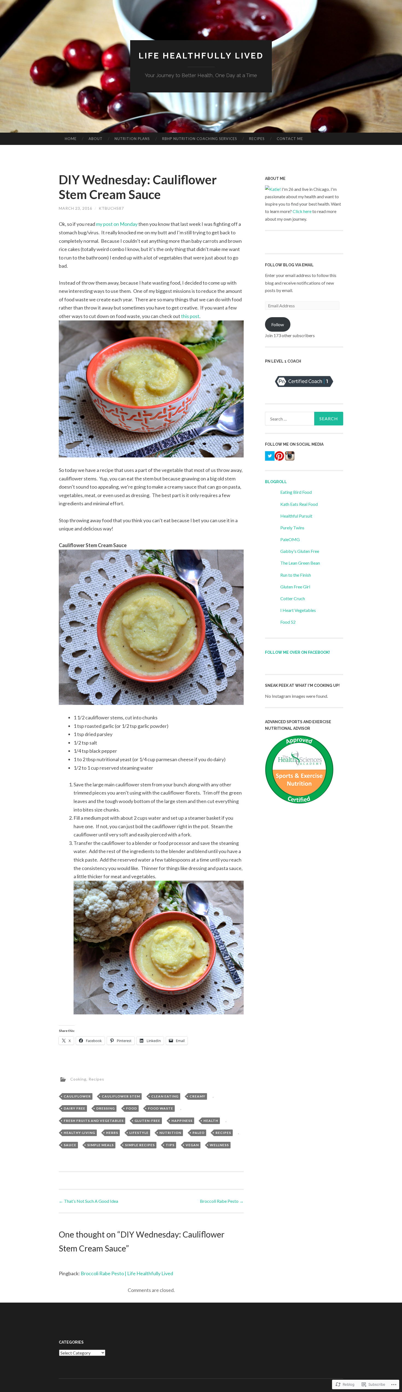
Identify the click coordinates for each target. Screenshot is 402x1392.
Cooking (78, 1079)
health (210, 1121)
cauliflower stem (121, 1096)
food (131, 1108)
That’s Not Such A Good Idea (88, 1201)
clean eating (165, 1096)
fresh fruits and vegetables (94, 1121)
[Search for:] (304, 418)
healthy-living (79, 1133)
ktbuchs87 (111, 208)
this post (190, 316)
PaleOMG (290, 539)
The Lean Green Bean (300, 562)
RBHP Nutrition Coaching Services (199, 138)
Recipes (257, 138)
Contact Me (290, 138)
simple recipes (140, 1145)
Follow (277, 324)
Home (71, 138)
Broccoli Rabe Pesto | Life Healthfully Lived (127, 1273)
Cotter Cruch (292, 598)
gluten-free (147, 1121)
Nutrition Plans (132, 138)
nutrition (170, 1133)
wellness (219, 1145)
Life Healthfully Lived (201, 55)
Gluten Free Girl (295, 586)
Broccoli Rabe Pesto (222, 1201)
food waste (160, 1108)
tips (170, 1145)
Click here (302, 211)
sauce (70, 1145)
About (96, 138)
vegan (192, 1145)
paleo (199, 1133)
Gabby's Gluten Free (299, 551)
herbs (112, 1133)
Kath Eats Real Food (299, 504)
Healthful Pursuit (296, 515)
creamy (197, 1096)
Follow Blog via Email (289, 265)
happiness (182, 1121)
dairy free (74, 1108)
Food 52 (288, 621)
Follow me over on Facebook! (297, 652)
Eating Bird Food (296, 492)
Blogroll (276, 482)
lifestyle (138, 1133)
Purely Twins (292, 527)
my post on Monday (117, 224)
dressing (105, 1108)
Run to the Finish (295, 574)
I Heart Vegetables (298, 610)
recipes (223, 1133)
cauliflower (77, 1096)
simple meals (100, 1145)
